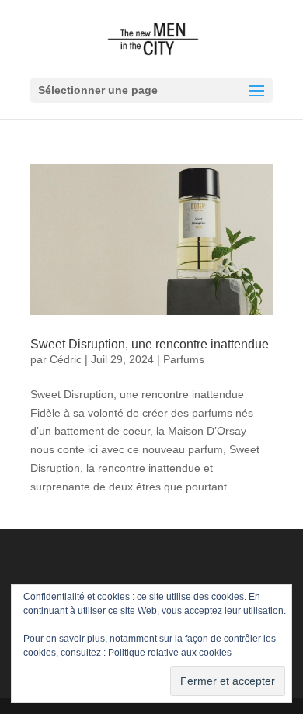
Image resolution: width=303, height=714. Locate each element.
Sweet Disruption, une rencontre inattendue (149, 344)
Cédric (66, 359)
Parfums (183, 359)
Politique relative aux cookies (170, 652)
